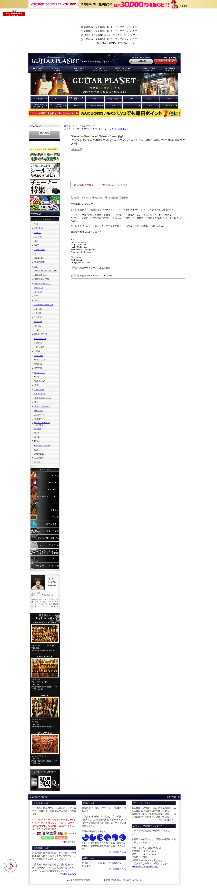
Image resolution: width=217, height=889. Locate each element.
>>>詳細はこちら (68, 842)
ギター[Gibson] (100, 129)
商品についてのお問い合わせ (88, 197)
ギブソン (86, 129)
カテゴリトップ (71, 126)
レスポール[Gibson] (118, 129)
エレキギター (88, 126)
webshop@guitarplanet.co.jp (145, 866)
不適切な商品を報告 (118, 197)
